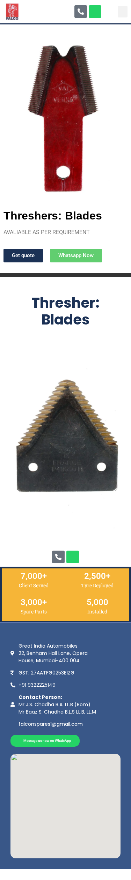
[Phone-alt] (80, 11)
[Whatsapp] (95, 11)
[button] (123, 11)
